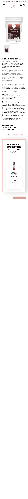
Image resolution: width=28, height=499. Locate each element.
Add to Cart (19, 134)
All (8, 12)
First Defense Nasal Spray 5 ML (14, 174)
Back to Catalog (20, 197)
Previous (3, 49)
